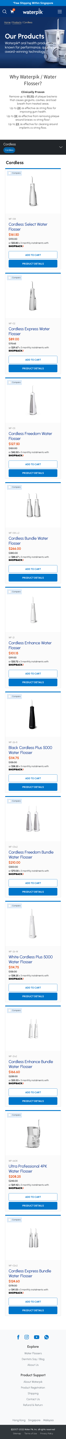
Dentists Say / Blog (33, 1359)
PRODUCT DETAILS (33, 263)
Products (16, 22)
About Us (33, 1365)
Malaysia (48, 1420)
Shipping (33, 1393)
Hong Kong (19, 1420)
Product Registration (33, 1387)
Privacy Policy (46, 1433)
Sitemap (17, 1433)
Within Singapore (42, 3)
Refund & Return (33, 1405)
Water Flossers (33, 1353)
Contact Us (33, 1399)
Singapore (34, 1420)
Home (7, 22)
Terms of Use (30, 1433)
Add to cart (33, 255)
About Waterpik (33, 1381)
